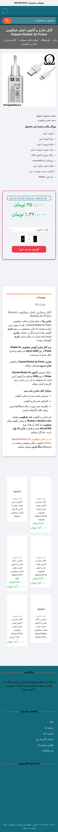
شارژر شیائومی (29, 44)
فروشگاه (45, 40)
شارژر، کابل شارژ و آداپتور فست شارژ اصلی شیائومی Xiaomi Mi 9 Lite (17, 569)
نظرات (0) (40, 304)
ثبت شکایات (48, 750)
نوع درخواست (44, 225)
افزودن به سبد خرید (29, 249)
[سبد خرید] (11, 11)
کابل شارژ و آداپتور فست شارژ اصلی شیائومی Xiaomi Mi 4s (41, 567)
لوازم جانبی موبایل (29, 40)
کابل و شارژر (9, 40)
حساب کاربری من (45, 739)
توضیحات (40, 297)
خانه (55, 40)
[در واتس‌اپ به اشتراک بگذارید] (37, 184)
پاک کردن (7, 222)
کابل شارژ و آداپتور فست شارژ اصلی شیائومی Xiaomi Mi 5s (17, 626)
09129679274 (20, 3)
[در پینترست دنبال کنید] (23, 702)
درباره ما (49, 727)
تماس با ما (48, 733)
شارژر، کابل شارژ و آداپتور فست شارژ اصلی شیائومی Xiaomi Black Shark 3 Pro (40, 628)
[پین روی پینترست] (20, 184)
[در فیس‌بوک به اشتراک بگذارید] (33, 184)
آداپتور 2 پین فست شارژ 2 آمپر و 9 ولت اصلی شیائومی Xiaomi (17, 509)
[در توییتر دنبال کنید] (29, 702)
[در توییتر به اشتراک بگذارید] (29, 184)
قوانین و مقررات (45, 745)
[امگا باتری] (42, 11)
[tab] (29, 297)
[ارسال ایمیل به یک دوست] (24, 184)
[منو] (5, 11)
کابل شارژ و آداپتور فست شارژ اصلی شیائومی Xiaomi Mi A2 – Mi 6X (41, 511)
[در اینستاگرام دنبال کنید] (34, 702)
